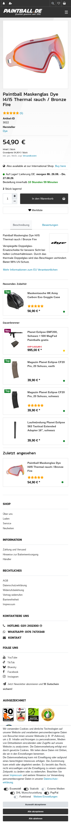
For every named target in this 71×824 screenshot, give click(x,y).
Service (7, 523)
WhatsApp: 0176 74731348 (26, 632)
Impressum (9, 604)
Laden (6, 518)
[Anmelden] (4, 3)
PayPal (54, 792)
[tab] (21, 225)
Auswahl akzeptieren (35, 804)
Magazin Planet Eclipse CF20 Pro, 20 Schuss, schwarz (46, 394)
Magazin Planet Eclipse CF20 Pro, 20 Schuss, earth (46, 364)
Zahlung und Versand (14, 549)
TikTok (11, 662)
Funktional (25, 796)
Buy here (60, 165)
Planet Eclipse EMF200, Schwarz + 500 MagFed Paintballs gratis (42, 335)
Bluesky (11, 667)
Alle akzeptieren (36, 811)
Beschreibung (21, 224)
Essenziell (15, 788)
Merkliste (37, 210)
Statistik (34, 788)
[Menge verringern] (14, 201)
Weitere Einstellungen (45, 796)
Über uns (8, 514)
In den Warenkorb (42, 198)
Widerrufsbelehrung (13, 590)
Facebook (12, 672)
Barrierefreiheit (11, 599)
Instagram (13, 676)
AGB (5, 580)
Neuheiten (8, 528)
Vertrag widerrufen (13, 595)
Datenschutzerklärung (15, 585)
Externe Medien (56, 788)
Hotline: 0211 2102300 (23, 626)
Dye (5, 130)
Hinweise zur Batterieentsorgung (20, 554)
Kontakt (14, 637)
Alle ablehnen (35, 818)
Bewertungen (50, 224)
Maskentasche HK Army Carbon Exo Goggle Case (43, 295)
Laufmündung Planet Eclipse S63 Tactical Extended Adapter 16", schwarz (46, 426)
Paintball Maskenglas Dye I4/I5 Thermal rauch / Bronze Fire (45, 466)
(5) (21, 113)
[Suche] (53, 3)
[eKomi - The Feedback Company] (48, 714)
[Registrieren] (11, 3)
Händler (7, 559)
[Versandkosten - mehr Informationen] (30, 156)
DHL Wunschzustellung (29, 792)
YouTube (12, 657)
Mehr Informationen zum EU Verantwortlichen (30, 269)
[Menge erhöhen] (14, 196)
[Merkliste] (58, 3)
